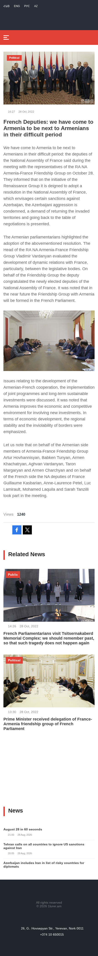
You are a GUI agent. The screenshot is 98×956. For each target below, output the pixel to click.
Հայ (6, 6)
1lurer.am (55, 906)
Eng (17, 6)
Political (14, 57)
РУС (27, 6)
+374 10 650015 (52, 934)
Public (13, 574)
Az (36, 6)
